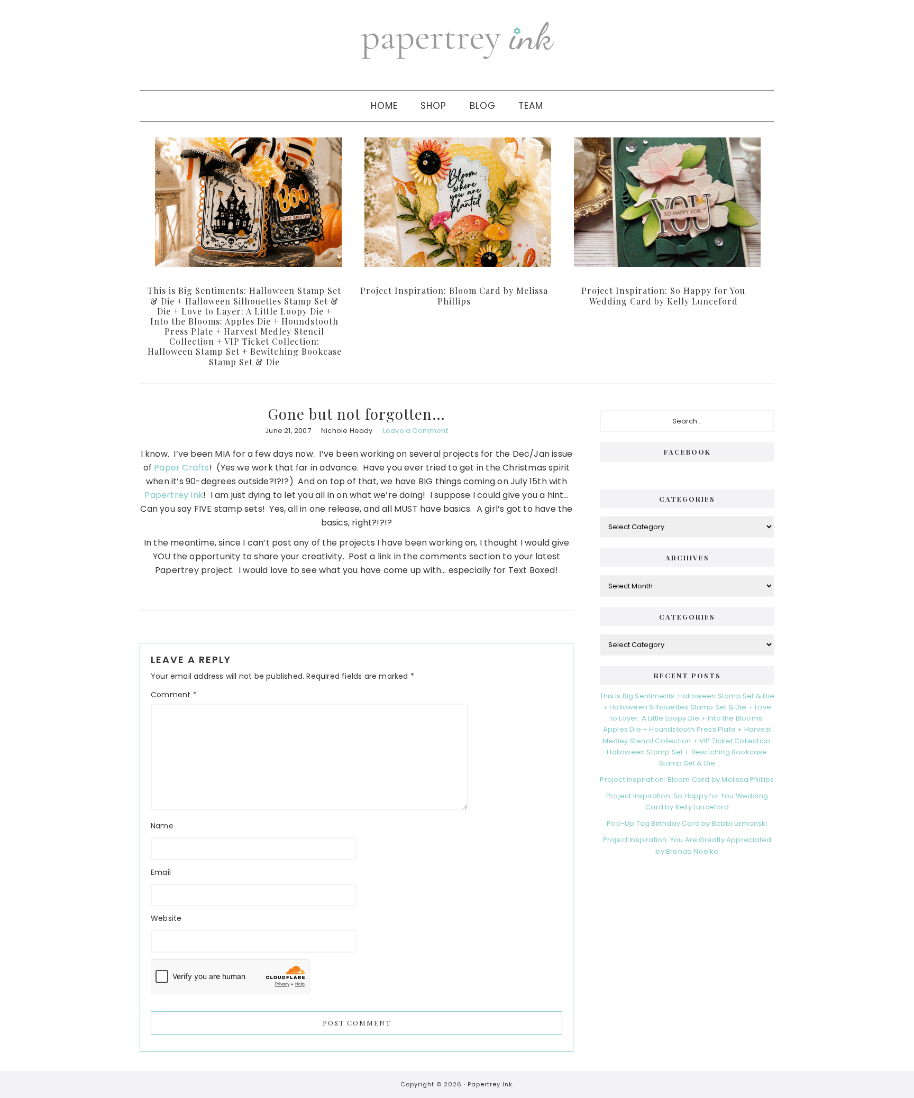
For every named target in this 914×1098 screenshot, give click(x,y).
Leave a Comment (415, 431)
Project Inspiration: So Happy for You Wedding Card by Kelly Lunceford (663, 295)
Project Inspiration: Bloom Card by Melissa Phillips (454, 295)
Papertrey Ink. (491, 1084)
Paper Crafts (181, 468)
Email (161, 872)
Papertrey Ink (173, 495)
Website (166, 918)
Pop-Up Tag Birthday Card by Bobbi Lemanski (687, 823)
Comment (174, 694)
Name (162, 825)
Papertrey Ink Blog (457, 39)
